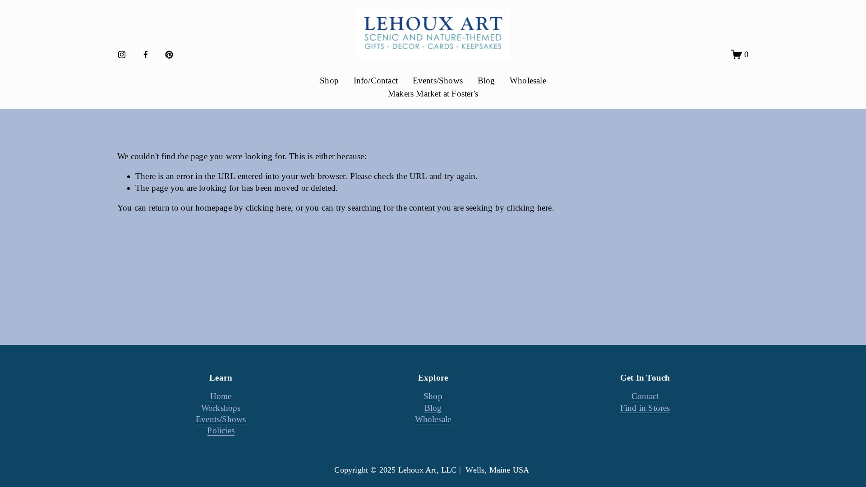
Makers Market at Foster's (433, 93)
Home (221, 396)
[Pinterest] (169, 54)
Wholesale (528, 80)
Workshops (221, 408)
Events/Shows (438, 80)
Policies (221, 430)
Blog (486, 80)
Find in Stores (645, 408)
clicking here (268, 207)
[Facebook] (145, 54)
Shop (433, 396)
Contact (645, 396)
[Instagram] (121, 54)
